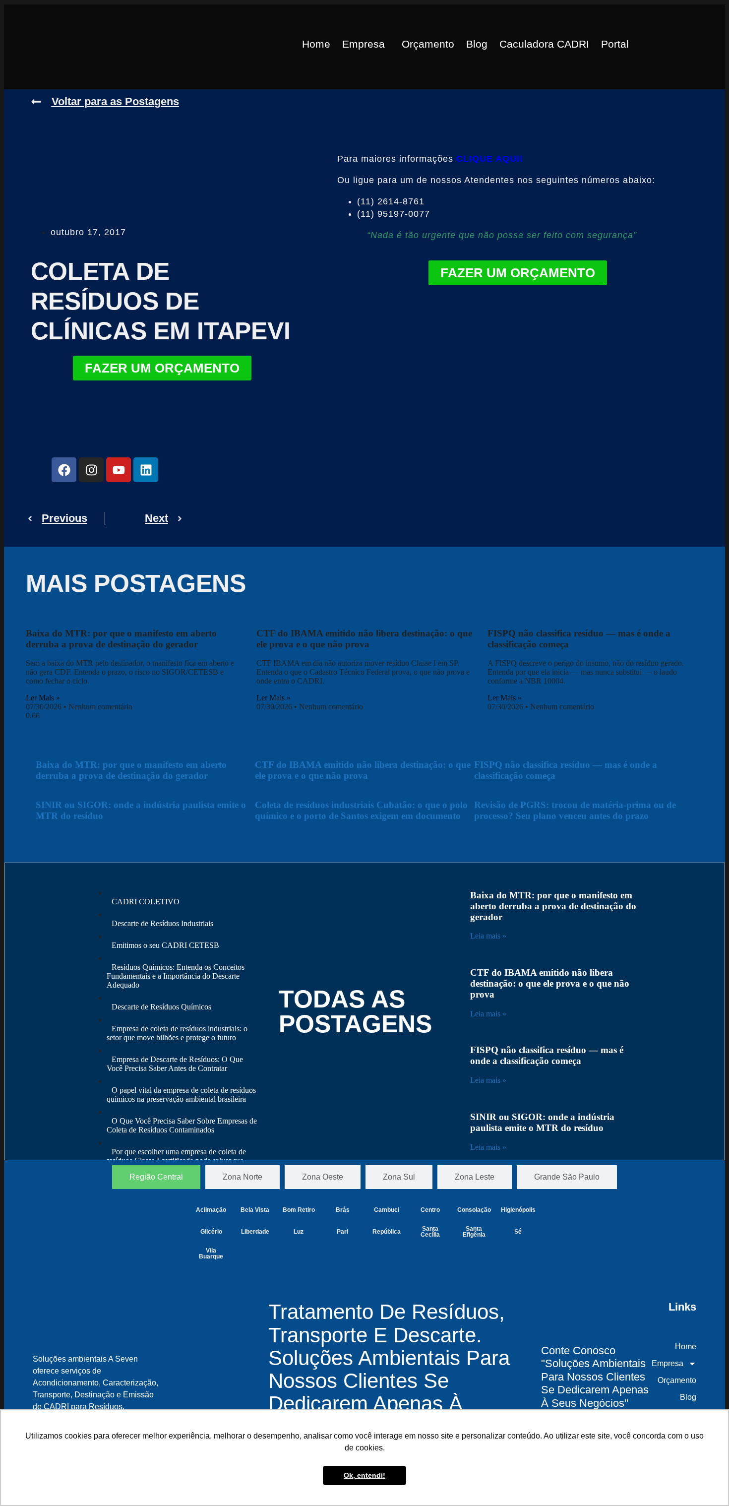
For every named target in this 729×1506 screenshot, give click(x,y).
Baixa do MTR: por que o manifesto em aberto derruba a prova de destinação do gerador (121, 638)
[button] (366, 44)
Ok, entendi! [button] (364, 1475)
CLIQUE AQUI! (489, 159)
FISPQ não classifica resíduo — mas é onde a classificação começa (546, 1055)
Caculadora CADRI (544, 44)
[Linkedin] (145, 469)
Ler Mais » (43, 697)
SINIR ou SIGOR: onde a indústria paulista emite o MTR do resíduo (542, 1122)
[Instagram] (91, 469)
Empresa (363, 44)
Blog (476, 44)
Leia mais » (488, 936)
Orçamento (428, 44)
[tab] (156, 1177)
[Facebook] (64, 469)
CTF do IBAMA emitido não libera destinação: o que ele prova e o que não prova (364, 638)
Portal (615, 44)
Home (316, 44)
